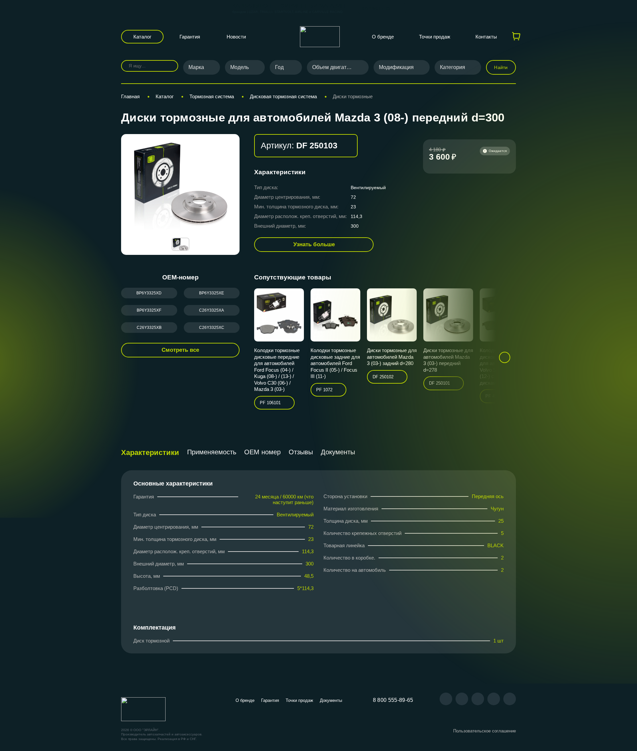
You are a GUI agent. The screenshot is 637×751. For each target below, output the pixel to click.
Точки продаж (434, 36)
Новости (236, 36)
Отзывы (301, 452)
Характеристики (150, 452)
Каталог (142, 36)
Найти (501, 67)
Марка (196, 67)
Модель (239, 67)
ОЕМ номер (262, 452)
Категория (452, 67)
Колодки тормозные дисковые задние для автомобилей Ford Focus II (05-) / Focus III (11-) (335, 363)
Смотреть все (180, 350)
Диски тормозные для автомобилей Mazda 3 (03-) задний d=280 (392, 356)
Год (279, 67)
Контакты (486, 36)
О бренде (383, 36)
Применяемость (211, 452)
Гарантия (189, 36)
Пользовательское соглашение (484, 730)
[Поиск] (168, 66)
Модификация (396, 67)
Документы (338, 452)
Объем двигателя (333, 67)
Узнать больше (314, 244)
